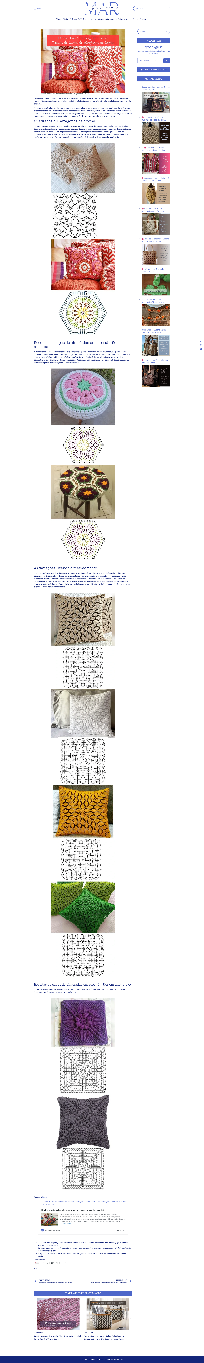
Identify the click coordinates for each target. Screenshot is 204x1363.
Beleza (73, 19)
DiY (80, 19)
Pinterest (46, 1197)
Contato (144, 19)
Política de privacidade (99, 1359)
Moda (65, 19)
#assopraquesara (106, 19)
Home (58, 19)
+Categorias (122, 19)
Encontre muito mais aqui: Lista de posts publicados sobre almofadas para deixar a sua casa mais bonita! (84, 1203)
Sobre (135, 19)
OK (167, 60)
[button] (35, 1317)
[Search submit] (167, 8)
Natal (94, 19)
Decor (86, 19)
